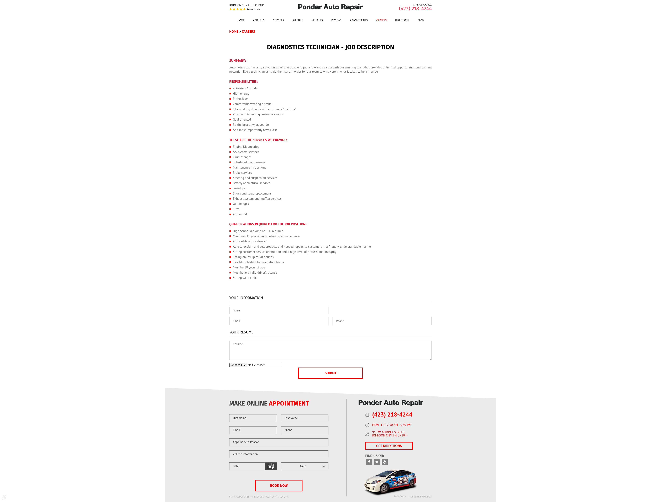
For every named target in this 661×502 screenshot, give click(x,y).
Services (278, 20)
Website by (421, 496)
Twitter (377, 462)
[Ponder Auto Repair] (330, 7)
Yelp (385, 462)
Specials (297, 20)
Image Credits (400, 497)
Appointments (359, 20)
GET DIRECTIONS (389, 446)
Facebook (369, 462)
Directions (402, 20)
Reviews (336, 20)
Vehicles (317, 20)
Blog (421, 20)
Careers (381, 20)
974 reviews (253, 9)
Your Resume (241, 332)
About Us (259, 20)
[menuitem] (241, 20)
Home (241, 20)
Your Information (246, 298)
